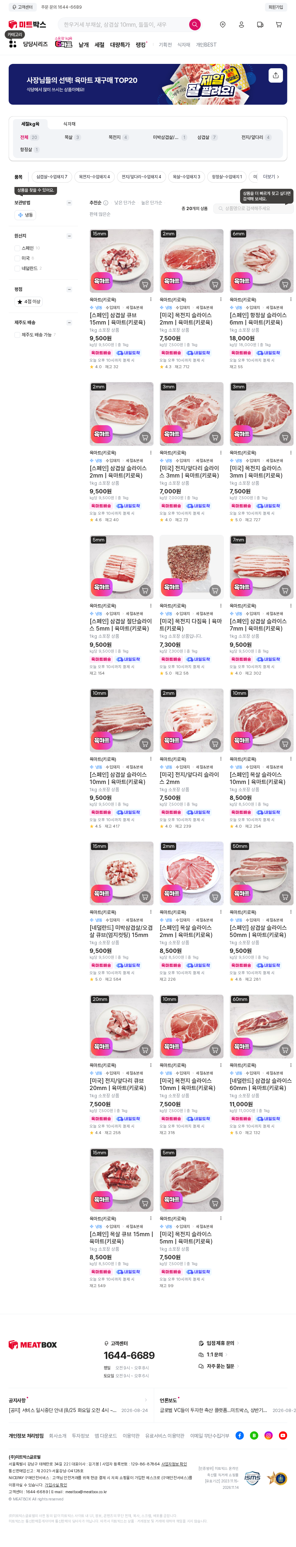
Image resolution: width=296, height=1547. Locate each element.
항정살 (26, 149)
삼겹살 (203, 137)
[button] (106, 203)
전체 (24, 137)
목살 (69, 137)
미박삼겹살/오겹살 (166, 137)
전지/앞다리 (252, 137)
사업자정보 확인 (174, 1464)
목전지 (115, 137)
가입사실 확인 (56, 1485)
